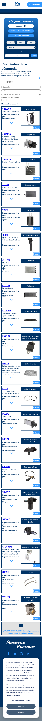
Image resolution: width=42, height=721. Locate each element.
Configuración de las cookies (21, 700)
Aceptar (21, 706)
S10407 (6, 519)
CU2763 (6, 285)
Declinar (21, 712)
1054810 (6, 159)
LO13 (5, 388)
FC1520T (6, 311)
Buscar (34, 56)
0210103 (6, 109)
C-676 (5, 235)
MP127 (5, 439)
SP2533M (7, 547)
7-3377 (5, 184)
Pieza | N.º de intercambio (21, 31)
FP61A (5, 363)
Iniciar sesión (34, 4)
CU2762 (6, 260)
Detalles (36, 128)
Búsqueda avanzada (21, 36)
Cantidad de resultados (10, 97)
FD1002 (6, 336)
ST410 (5, 572)
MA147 (5, 414)
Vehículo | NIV (21, 26)
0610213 (6, 134)
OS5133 (6, 466)
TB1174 (6, 597)
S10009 (6, 492)
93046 (5, 210)
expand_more (11, 123)
